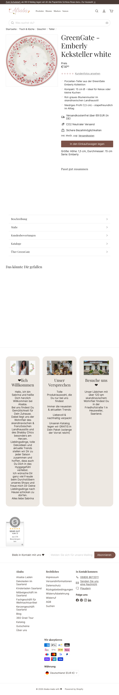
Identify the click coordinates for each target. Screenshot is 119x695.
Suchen (50, 606)
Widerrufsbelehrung (57, 593)
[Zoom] (32, 61)
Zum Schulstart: (13, 2)
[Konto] (104, 11)
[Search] (12, 22)
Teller (52, 29)
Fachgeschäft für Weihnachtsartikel (26, 601)
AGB (48, 601)
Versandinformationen (59, 581)
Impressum (52, 577)
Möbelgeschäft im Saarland (26, 594)
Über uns (21, 630)
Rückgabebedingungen (59, 589)
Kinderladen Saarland (29, 588)
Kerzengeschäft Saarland (25, 608)
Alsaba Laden (24, 577)
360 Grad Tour (25, 617)
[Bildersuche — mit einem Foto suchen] (107, 23)
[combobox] (59, 22)
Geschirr (41, 29)
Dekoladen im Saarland (24, 583)
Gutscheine (22, 626)
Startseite (11, 29)
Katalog (20, 622)
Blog (18, 613)
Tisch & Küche (26, 29)
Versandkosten (86, 135)
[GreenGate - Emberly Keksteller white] (87, 185)
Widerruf (51, 597)
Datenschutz (53, 585)
